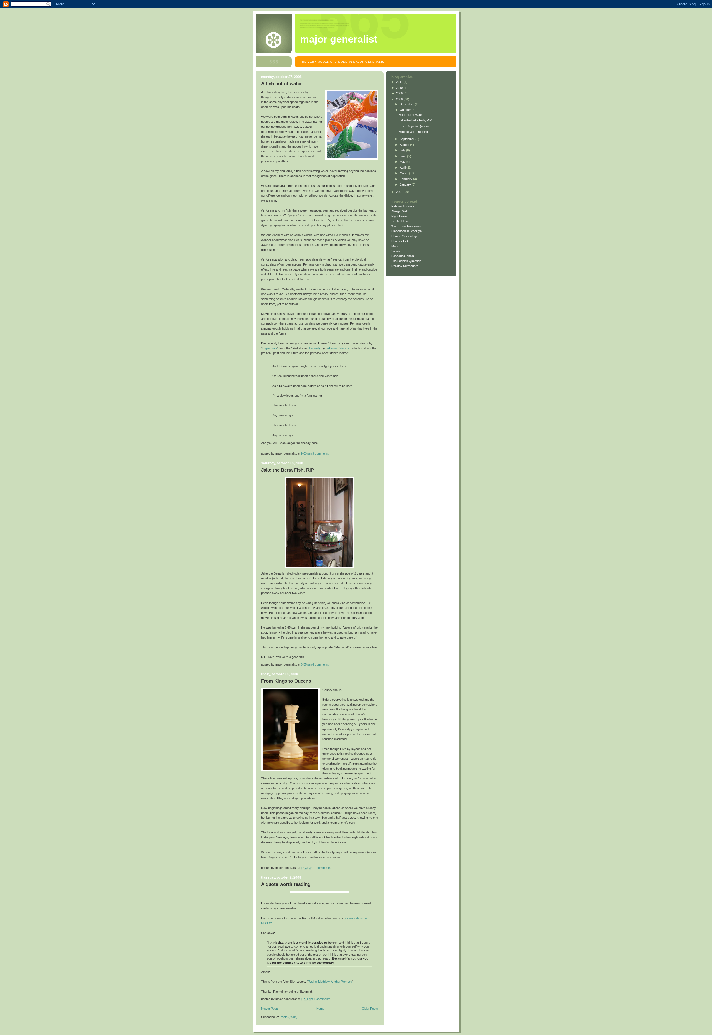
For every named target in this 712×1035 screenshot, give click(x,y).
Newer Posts (270, 1008)
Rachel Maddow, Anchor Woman (330, 981)
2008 (400, 99)
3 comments (320, 453)
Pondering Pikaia (402, 255)
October (406, 109)
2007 (400, 191)
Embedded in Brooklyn (406, 231)
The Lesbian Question (406, 261)
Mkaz (395, 246)
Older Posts (370, 1008)
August (405, 144)
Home (320, 1008)
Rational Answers (403, 206)
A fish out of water (281, 83)
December (407, 104)
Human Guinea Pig (404, 236)
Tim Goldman (400, 221)
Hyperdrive (269, 348)
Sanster (396, 251)
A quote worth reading (285, 884)
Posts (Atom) (289, 1017)
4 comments (320, 664)
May (403, 161)
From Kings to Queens (286, 681)
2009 (400, 93)
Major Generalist (338, 39)
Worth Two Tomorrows (406, 226)
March (404, 173)
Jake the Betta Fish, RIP (287, 470)
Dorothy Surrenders (404, 266)
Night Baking (399, 216)
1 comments (322, 867)
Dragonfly (314, 348)
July (403, 150)
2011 (400, 82)
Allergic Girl (399, 211)
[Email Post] (330, 453)
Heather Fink (400, 241)
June (403, 156)
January (406, 184)
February (406, 179)
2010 (400, 87)
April (403, 167)
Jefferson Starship (338, 348)
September (407, 139)
